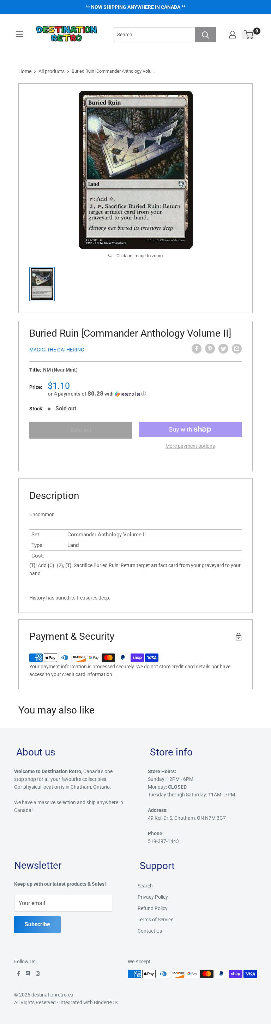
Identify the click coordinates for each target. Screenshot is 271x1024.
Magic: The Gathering (56, 350)
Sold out (81, 430)
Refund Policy (153, 908)
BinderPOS (106, 1002)
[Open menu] (19, 34)
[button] (145, 393)
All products (51, 71)
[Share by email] (237, 349)
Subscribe (37, 924)
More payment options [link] (190, 446)
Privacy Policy (153, 897)
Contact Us (150, 931)
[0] (248, 34)
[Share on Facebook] (196, 349)
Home (24, 71)
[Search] (205, 34)
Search (145, 886)
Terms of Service (155, 919)
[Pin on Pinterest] (210, 349)
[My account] (232, 34)
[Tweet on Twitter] (223, 349)
